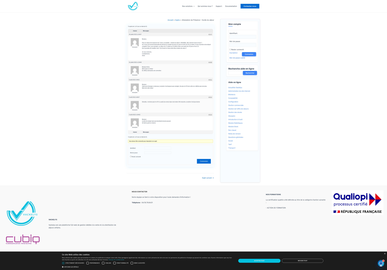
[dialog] (193, 261)
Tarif (230, 144)
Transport (231, 148)
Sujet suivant (208, 178)
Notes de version (234, 134)
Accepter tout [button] (259, 261)
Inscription (233, 53)
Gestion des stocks (235, 112)
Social (230, 141)
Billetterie (231, 95)
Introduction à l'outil (235, 119)
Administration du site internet (239, 91)
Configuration (233, 102)
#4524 (210, 114)
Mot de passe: (134, 153)
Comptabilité (232, 98)
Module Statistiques (235, 123)
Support (219, 6)
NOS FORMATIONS (273, 194)
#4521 (210, 79)
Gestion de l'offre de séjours (238, 109)
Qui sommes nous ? (205, 6)
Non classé (232, 130)
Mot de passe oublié (237, 58)
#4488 (210, 62)
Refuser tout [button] (302, 261)
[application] (193, 6)
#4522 (210, 97)
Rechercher (250, 73)
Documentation (231, 6)
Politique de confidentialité (116, 260)
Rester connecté (136, 156)
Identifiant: (133, 148)
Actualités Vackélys (235, 87)
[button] (250, 6)
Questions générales (235, 137)
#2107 (210, 34)
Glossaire (231, 116)
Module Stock (233, 126)
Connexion (204, 161)
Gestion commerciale (235, 105)
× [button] (384, 253)
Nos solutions (187, 6)
